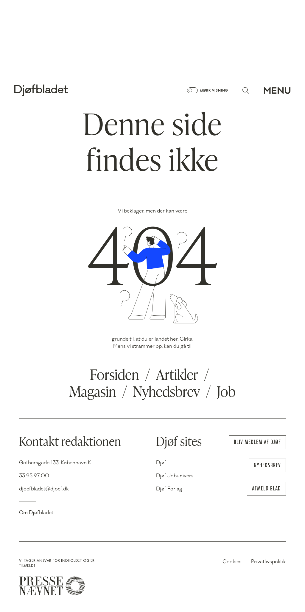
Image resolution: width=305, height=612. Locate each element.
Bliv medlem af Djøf (257, 442)
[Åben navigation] (277, 90)
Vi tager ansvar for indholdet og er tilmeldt (57, 563)
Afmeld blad (266, 488)
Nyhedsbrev (166, 393)
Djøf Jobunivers (175, 476)
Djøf (161, 463)
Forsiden (114, 376)
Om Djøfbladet (36, 512)
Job (226, 393)
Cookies (232, 561)
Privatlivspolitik (268, 561)
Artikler (177, 376)
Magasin (92, 393)
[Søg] (245, 90)
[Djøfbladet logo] (62, 90)
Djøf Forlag (169, 489)
